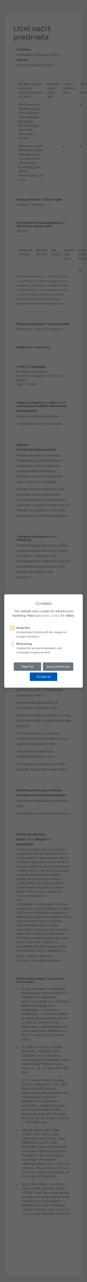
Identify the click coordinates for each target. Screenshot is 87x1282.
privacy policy (50, 615)
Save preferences (58, 666)
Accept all (43, 676)
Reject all (27, 666)
